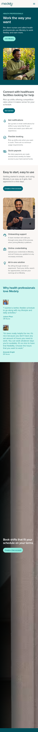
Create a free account (13, 188)
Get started (9, 110)
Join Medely (9, 38)
